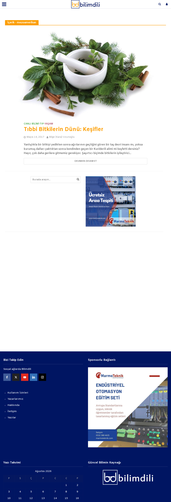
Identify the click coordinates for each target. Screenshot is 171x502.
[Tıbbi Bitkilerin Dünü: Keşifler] (85, 73)
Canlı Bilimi (31, 123)
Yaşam (49, 123)
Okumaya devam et (85, 161)
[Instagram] (42, 377)
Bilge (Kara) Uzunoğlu (62, 137)
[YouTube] (24, 377)
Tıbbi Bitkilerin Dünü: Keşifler (63, 129)
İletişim (12, 411)
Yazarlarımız (15, 399)
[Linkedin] (33, 377)
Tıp (42, 123)
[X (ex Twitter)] (16, 377)
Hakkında (13, 405)
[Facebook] (7, 377)
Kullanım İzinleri (18, 392)
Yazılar (12, 417)
